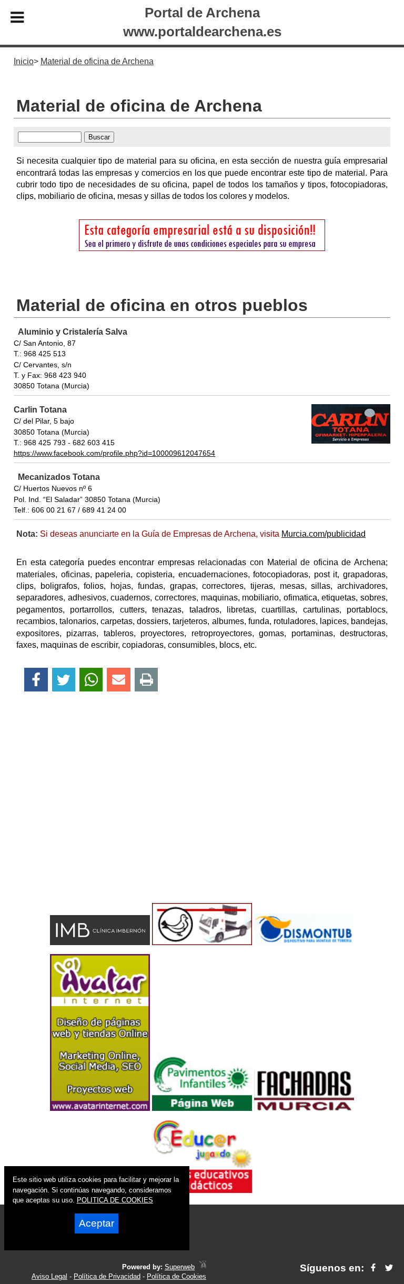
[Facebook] (36, 679)
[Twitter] (63, 679)
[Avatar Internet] (100, 1108)
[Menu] (17, 19)
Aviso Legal (49, 1276)
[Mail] (118, 679)
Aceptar (96, 1223)
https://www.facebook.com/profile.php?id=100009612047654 (114, 453)
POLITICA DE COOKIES (115, 1200)
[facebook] (373, 1267)
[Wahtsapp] (91, 679)
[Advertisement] (202, 815)
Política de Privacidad (107, 1276)
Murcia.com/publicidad (323, 533)
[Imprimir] (146, 679)
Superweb (180, 1267)
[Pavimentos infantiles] (202, 1108)
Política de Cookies (176, 1276)
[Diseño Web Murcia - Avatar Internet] (202, 1267)
